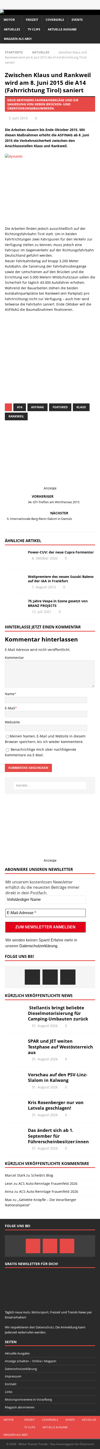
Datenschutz (53, 355)
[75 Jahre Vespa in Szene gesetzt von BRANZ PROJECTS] (14, 606)
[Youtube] (67, 977)
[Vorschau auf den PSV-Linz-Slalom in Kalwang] (14, 1079)
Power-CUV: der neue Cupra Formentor (61, 552)
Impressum (13, 1376)
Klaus (81, 407)
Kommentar (14, 657)
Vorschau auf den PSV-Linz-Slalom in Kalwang (57, 1077)
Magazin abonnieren (19, 1407)
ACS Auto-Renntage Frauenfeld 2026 (47, 1183)
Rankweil (16, 416)
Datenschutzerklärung (38, 946)
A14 (19, 407)
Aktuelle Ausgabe (62, 29)
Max (8, 1199)
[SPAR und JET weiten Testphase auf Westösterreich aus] (14, 1045)
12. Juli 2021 (41, 611)
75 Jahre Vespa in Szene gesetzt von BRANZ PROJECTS (58, 603)
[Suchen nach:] (50, 785)
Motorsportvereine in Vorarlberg (28, 1399)
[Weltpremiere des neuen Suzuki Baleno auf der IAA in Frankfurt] (14, 582)
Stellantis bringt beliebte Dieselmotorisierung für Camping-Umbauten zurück (58, 1013)
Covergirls (55, 20)
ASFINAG (37, 407)
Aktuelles (12, 29)
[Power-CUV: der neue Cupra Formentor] (14, 557)
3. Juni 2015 (18, 118)
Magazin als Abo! (18, 39)
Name (10, 694)
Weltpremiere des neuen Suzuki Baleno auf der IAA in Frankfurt (61, 578)
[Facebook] (32, 977)
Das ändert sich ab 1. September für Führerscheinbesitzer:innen (58, 1135)
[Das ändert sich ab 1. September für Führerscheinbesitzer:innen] (14, 1135)
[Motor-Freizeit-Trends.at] (21, 12)
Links (8, 1392)
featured (60, 407)
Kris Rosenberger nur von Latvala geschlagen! (55, 1105)
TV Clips (34, 29)
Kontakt (11, 1384)
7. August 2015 (44, 587)
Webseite (12, 722)
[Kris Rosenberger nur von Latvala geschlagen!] (14, 1107)
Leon (9, 1183)
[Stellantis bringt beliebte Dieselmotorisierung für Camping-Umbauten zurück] (14, 1012)
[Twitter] (50, 977)
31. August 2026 (45, 1025)
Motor (9, 20)
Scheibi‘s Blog (42, 1175)
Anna (9, 1191)
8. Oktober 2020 (45, 558)
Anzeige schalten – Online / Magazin (30, 1361)
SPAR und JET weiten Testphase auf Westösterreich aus (60, 1046)
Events (77, 20)
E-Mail (10, 708)
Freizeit (32, 20)
